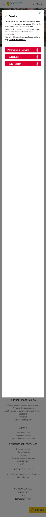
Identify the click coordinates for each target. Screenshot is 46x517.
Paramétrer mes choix (18, 50)
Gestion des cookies (17, 39)
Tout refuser (13, 57)
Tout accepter (14, 64)
